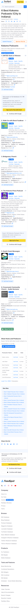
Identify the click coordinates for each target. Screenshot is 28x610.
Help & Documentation (7, 592)
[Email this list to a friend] (17, 21)
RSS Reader (4, 555)
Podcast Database (6, 523)
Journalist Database (6, 529)
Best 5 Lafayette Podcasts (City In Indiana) (14, 408)
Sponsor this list (20, 41)
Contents (16, 19)
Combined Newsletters (7, 569)
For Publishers (5, 552)
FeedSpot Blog (5, 601)
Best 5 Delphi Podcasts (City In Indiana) (14, 391)
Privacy (3, 506)
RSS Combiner (5, 575)
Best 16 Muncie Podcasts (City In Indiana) (14, 410)
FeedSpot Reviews (6, 503)
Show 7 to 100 (9, 329)
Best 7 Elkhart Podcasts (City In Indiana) (14, 423)
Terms (3, 508)
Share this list (5, 441)
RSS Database (5, 517)
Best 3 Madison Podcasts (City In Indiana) (14, 394)
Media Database (5, 558)
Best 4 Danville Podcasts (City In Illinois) (14, 430)
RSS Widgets (4, 572)
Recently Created (6, 598)
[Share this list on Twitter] (9, 21)
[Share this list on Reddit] (14, 21)
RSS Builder (4, 578)
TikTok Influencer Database (9, 543)
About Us (3, 494)
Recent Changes (5, 595)
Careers (7, 500)
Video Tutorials (5, 589)
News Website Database (8, 534)
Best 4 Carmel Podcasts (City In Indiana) (14, 400)
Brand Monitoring (6, 566)
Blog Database (5, 520)
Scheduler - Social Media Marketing (11, 581)
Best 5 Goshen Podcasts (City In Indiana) (14, 421)
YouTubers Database (7, 532)
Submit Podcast (7, 41)
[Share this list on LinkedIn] (12, 21)
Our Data (3, 497)
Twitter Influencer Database (9, 540)
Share (2, 21)
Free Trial (20, 2)
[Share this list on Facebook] (6, 21)
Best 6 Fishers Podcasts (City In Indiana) (14, 402)
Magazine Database (6, 526)
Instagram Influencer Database (9, 537)
